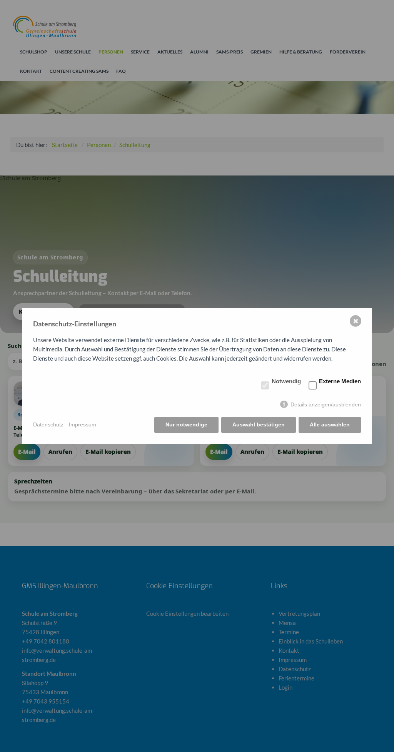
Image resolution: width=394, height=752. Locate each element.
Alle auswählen (330, 424)
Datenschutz (48, 424)
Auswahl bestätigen (258, 424)
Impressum (82, 424)
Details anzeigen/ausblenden (325, 404)
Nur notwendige (186, 424)
